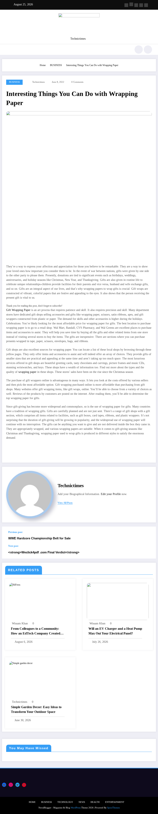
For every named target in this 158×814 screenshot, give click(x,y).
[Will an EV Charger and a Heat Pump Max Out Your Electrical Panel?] (118, 601)
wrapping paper (27, 371)
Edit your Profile (111, 494)
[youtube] (146, 5)
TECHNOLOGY (65, 802)
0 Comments (77, 82)
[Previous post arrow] (148, 535)
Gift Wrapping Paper (18, 310)
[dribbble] (136, 5)
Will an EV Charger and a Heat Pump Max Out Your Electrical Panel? (115, 631)
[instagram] (141, 5)
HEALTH (95, 802)
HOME (32, 802)
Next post (13, 546)
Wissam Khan (20, 623)
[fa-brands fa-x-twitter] (131, 4)
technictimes (38, 82)
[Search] (139, 49)
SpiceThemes (113, 808)
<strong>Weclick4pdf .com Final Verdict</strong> (43, 552)
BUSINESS (14, 82)
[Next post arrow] (148, 551)
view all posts (65, 502)
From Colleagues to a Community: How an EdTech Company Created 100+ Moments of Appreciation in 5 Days (35, 631)
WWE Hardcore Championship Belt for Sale (39, 538)
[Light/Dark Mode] (148, 49)
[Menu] (7, 49)
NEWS (82, 802)
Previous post (15, 532)
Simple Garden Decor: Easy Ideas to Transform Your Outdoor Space (36, 709)
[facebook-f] (126, 5)
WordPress (76, 808)
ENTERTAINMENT (114, 802)
